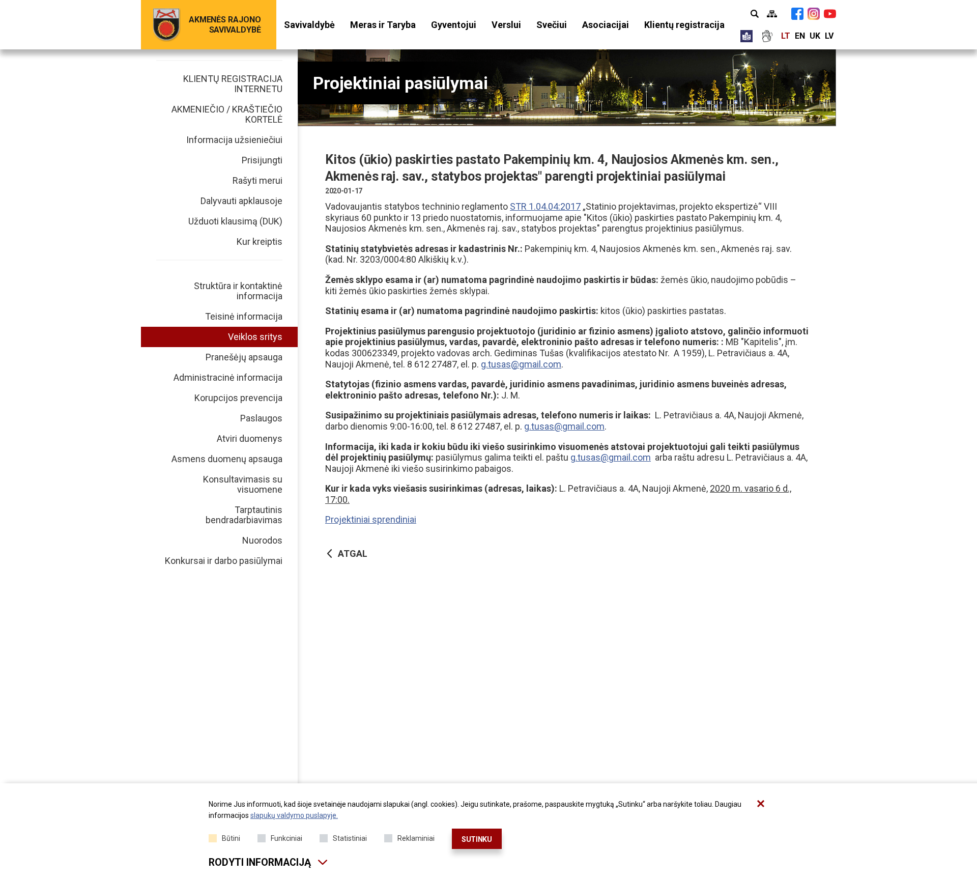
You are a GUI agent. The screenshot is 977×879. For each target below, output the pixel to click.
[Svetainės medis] (772, 14)
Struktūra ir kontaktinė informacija (238, 290)
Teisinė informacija (243, 316)
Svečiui (551, 24)
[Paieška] (755, 14)
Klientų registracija (684, 24)
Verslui (506, 24)
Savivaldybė (309, 24)
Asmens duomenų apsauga (226, 458)
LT (785, 36)
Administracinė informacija (228, 377)
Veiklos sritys (255, 336)
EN (800, 36)
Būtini (231, 838)
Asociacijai (605, 24)
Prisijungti (262, 160)
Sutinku (477, 839)
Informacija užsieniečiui (234, 139)
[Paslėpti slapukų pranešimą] (760, 803)
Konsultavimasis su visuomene (242, 484)
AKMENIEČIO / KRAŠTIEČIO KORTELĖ (226, 114)
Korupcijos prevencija (238, 397)
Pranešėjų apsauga (244, 357)
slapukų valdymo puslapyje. (294, 815)
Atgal (352, 553)
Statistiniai (350, 838)
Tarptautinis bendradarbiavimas (244, 514)
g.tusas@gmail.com (521, 364)
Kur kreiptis (259, 241)
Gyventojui (453, 24)
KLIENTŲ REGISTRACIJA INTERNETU (232, 83)
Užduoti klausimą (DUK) (235, 221)
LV (829, 36)
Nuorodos (262, 540)
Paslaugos (261, 418)
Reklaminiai (416, 838)
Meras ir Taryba (383, 24)
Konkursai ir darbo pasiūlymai (223, 560)
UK (815, 36)
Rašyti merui (257, 180)
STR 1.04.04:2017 (545, 206)
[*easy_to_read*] (746, 36)
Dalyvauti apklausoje (241, 200)
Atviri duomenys (249, 438)
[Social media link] (797, 14)
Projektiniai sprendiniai (370, 519)
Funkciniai (286, 838)
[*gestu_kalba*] (767, 36)
